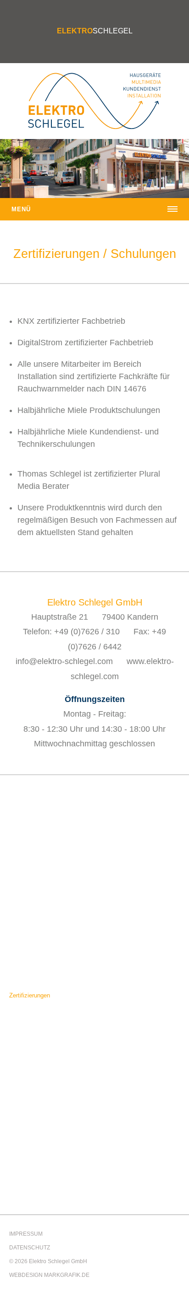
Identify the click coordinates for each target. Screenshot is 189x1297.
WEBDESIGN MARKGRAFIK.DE (49, 1275)
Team (16, 981)
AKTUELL (22, 946)
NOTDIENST (26, 1058)
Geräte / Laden (29, 852)
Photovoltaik (25, 880)
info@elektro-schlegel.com (64, 661)
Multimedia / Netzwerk (38, 907)
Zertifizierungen (29, 995)
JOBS (17, 1033)
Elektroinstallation (32, 866)
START (18, 817)
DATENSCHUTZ (29, 1247)
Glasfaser (22, 921)
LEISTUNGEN (28, 841)
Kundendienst (27, 893)
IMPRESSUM (26, 1234)
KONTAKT (23, 1083)
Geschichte (24, 1009)
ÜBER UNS (24, 970)
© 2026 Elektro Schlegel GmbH (48, 1261)
